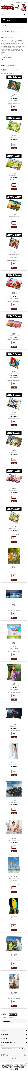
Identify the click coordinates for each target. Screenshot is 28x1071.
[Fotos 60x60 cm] (14, 943)
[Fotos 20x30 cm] (14, 162)
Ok (16, 1069)
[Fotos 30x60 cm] (14, 477)
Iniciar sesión (23, 2)
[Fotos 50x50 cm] (14, 789)
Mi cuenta (18, 2)
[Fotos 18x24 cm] (14, 83)
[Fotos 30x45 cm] (14, 439)
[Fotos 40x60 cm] (14, 713)
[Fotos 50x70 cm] (14, 864)
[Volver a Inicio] (2, 32)
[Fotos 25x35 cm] (14, 281)
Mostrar (3, 65)
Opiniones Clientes (14, 1056)
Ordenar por (4, 62)
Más (2, 53)
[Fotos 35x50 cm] (14, 555)
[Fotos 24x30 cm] (14, 202)
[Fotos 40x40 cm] (14, 631)
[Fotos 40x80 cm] (14, 751)
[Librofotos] (14, 7)
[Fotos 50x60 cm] (14, 827)
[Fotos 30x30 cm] (14, 360)
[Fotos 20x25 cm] (14, 124)
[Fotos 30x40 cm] (14, 401)
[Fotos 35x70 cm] (14, 593)
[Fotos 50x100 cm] (14, 905)
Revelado (7, 31)
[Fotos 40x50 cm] (14, 672)
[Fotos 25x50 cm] (14, 322)
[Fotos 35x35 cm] (14, 514)
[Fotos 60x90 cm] (14, 981)
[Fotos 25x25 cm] (14, 240)
